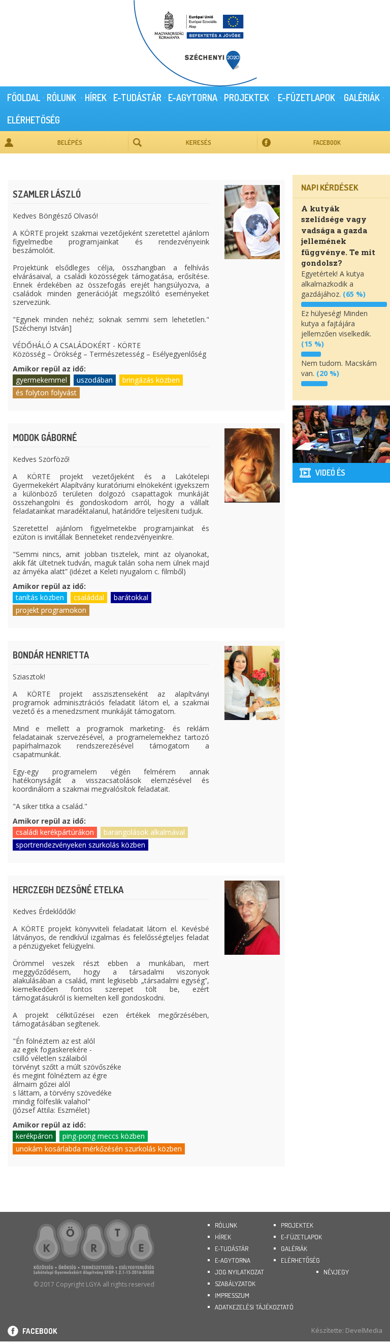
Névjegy (336, 1272)
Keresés (198, 142)
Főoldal (23, 97)
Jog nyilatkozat (239, 1272)
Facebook (327, 142)
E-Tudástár (137, 97)
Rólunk (61, 97)
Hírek (96, 97)
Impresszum (232, 1295)
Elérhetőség (33, 120)
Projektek (246, 97)
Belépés (69, 142)
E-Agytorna (192, 97)
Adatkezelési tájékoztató (254, 1307)
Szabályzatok (235, 1283)
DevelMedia (363, 1330)
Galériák (362, 97)
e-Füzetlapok (306, 97)
